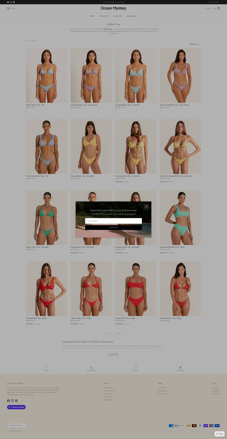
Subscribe (113, 227)
